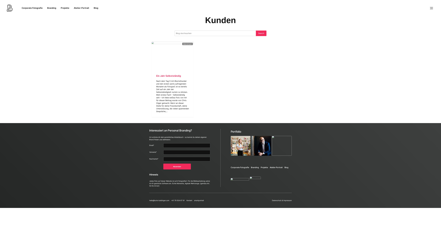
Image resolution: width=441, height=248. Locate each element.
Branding (51, 8)
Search (261, 33)
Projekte (65, 8)
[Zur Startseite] (10, 8)
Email (151, 145)
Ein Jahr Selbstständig (168, 76)
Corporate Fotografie (32, 8)
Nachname (153, 159)
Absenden (177, 167)
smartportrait (199, 200)
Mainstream (187, 44)
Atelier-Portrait (81, 8)
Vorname (153, 152)
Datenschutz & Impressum (282, 200)
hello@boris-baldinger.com (159, 200)
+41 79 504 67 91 (178, 200)
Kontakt (189, 200)
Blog (96, 8)
